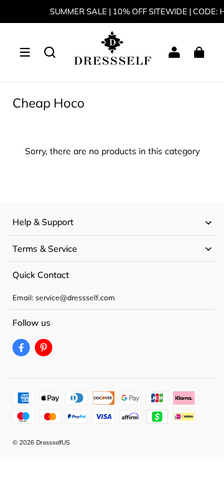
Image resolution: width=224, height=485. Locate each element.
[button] (24, 52)
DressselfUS (53, 442)
